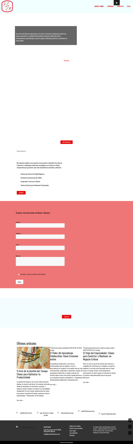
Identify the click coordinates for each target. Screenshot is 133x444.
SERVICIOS (110, 6)
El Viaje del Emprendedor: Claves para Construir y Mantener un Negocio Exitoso (98, 356)
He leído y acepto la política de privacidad (32, 274)
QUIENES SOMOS (99, 6)
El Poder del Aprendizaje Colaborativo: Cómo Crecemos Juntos (64, 356)
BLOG (128, 6)
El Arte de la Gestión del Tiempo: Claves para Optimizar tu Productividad (32, 374)
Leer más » (20, 400)
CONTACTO (120, 6)
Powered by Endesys (66, 442)
